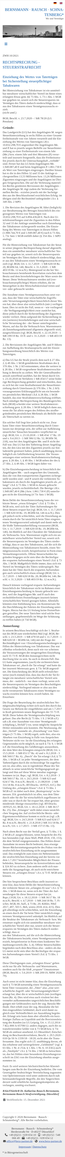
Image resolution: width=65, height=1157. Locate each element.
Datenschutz (40, 1146)
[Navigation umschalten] (6, 44)
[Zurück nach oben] (59, 1151)
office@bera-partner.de (19, 1141)
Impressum (25, 1146)
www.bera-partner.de (50, 1141)
